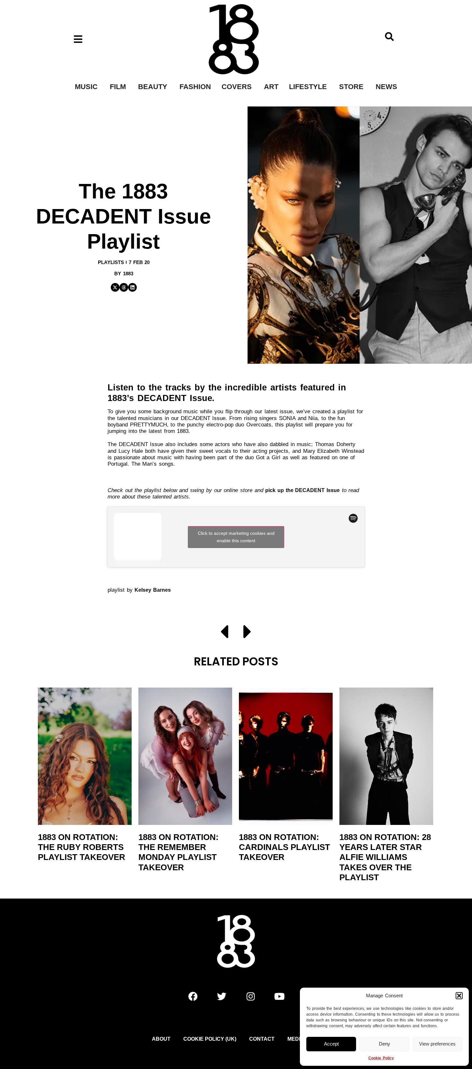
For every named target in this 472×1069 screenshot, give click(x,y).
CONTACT (262, 1039)
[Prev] (228, 633)
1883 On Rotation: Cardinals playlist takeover (284, 847)
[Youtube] (279, 996)
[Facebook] (192, 996)
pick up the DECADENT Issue (302, 490)
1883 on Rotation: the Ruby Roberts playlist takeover (81, 847)
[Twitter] (221, 996)
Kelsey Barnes (153, 590)
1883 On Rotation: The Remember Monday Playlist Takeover (178, 852)
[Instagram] (250, 996)
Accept (331, 1043)
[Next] (244, 633)
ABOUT (161, 1039)
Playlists (111, 262)
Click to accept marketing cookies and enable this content (236, 537)
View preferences (437, 1043)
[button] (459, 995)
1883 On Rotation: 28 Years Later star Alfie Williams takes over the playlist (385, 857)
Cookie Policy (381, 1058)
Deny (384, 1043)
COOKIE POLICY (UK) (209, 1039)
